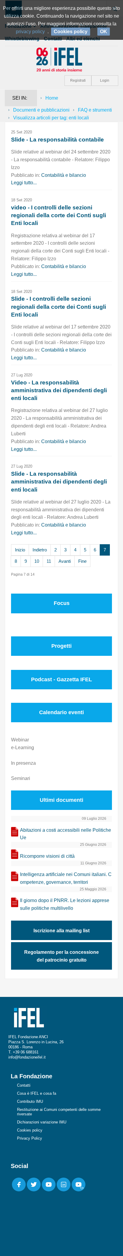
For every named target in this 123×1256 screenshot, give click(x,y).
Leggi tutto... (24, 182)
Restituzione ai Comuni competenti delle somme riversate (59, 1111)
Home (51, 98)
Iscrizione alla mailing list (61, 930)
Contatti (23, 1085)
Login (104, 80)
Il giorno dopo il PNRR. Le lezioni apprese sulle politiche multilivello (64, 904)
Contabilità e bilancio (63, 175)
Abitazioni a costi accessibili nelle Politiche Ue (65, 834)
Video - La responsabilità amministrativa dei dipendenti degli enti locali (59, 390)
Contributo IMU (30, 1101)
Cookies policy (29, 1130)
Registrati (78, 80)
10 (36, 561)
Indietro (40, 549)
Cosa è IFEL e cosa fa (36, 1093)
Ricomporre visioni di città (47, 856)
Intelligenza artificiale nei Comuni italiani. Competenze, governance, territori (66, 878)
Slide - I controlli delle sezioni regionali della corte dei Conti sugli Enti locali (58, 306)
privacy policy (30, 31)
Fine (82, 561)
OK (103, 31)
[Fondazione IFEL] (61, 59)
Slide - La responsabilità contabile (57, 139)
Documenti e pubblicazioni (41, 109)
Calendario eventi (61, 712)
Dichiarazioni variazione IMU (41, 1122)
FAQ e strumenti (95, 109)
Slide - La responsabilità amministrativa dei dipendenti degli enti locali (59, 481)
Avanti (65, 561)
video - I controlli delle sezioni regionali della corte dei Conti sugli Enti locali (58, 215)
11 (49, 561)
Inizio (20, 549)
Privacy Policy (29, 1138)
